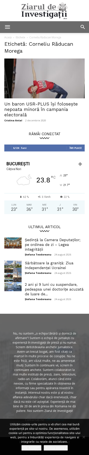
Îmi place (76, 148)
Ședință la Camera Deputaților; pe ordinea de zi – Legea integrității (52, 245)
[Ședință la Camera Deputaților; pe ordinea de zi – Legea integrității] (13, 243)
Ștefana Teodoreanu (38, 254)
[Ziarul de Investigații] (44, 10)
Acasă (8, 37)
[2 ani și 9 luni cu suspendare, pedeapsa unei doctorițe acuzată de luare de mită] (13, 286)
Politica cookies (55, 448)
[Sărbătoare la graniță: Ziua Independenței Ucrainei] (13, 273)
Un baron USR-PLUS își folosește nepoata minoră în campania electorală (41, 109)
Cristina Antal (13, 120)
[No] (83, 437)
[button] (7, 27)
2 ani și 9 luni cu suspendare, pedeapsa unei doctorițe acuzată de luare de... (54, 289)
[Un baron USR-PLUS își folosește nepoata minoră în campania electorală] (44, 78)
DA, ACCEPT (31, 448)
